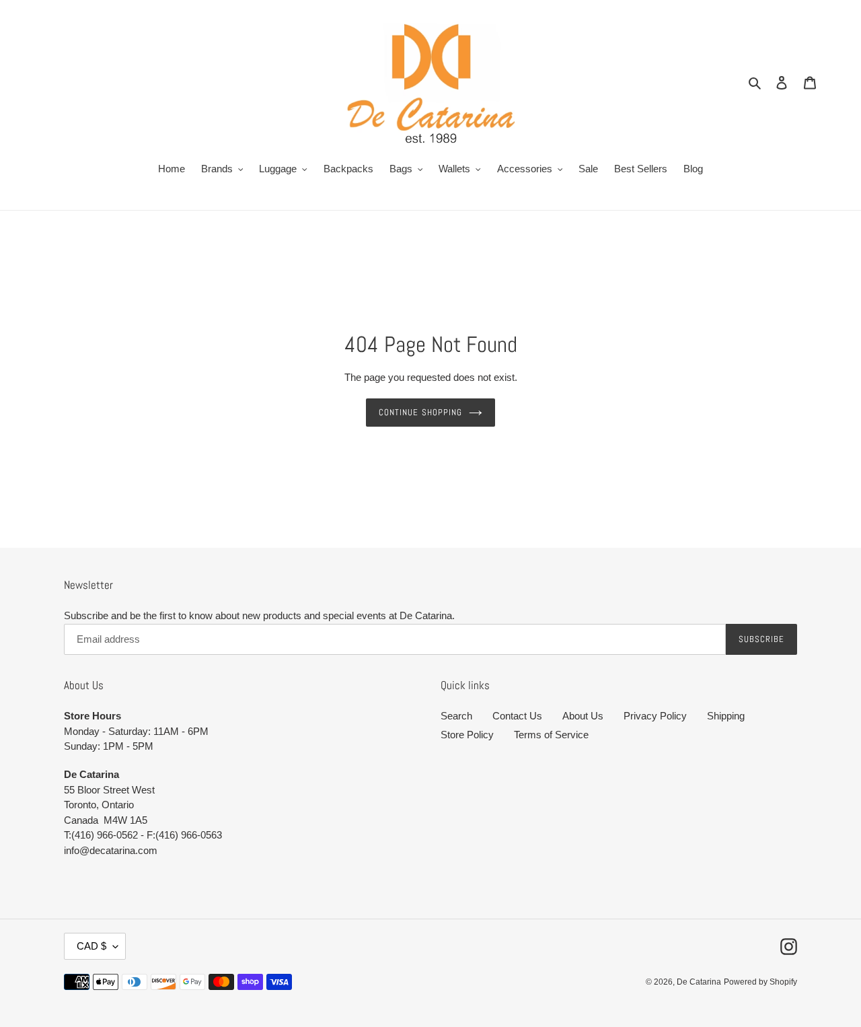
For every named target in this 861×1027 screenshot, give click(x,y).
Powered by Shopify (760, 982)
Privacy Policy (655, 715)
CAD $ (91, 946)
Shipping (726, 715)
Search (456, 715)
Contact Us (517, 715)
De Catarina (699, 982)
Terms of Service (551, 734)
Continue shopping (420, 412)
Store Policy (467, 734)
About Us (582, 715)
